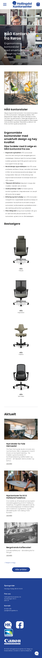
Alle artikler (21, 569)
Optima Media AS (25, 650)
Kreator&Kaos (8, 650)
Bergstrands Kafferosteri (18, 547)
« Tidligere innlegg (9, 562)
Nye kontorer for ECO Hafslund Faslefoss (16, 496)
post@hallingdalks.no (11, 610)
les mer (9, 463)
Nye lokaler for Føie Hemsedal (15, 444)
